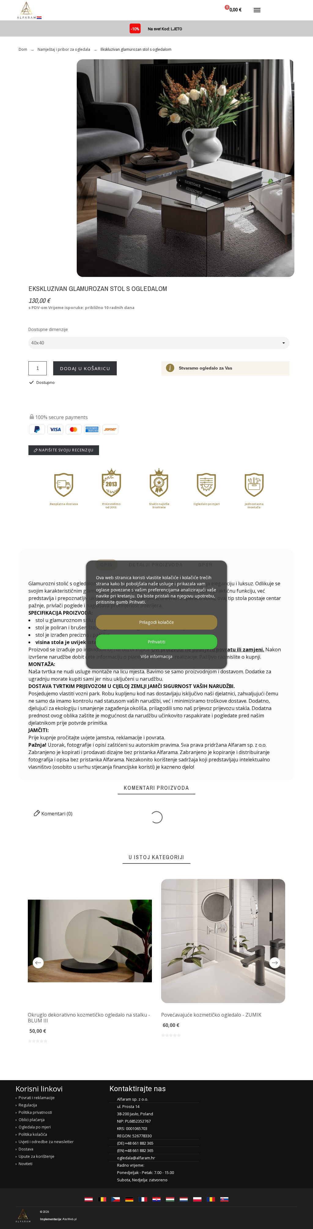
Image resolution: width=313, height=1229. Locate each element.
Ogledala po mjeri (35, 1127)
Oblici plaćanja (32, 1119)
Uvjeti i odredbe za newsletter (46, 1141)
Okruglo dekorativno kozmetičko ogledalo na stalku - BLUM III (89, 1017)
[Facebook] (268, 1215)
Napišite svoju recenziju (66, 450)
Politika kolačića (33, 1134)
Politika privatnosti (35, 1112)
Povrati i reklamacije (37, 1097)
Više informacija (156, 656)
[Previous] (38, 962)
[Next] (274, 962)
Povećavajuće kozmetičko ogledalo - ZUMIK (211, 1014)
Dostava (26, 1149)
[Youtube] (292, 1215)
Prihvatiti (156, 642)
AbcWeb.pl (69, 1219)
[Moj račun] (206, 10)
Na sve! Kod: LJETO (165, 29)
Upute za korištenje (36, 1156)
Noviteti (25, 1163)
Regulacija (28, 1105)
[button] (192, 10)
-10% (135, 29)
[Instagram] (280, 1215)
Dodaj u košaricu (85, 368)
